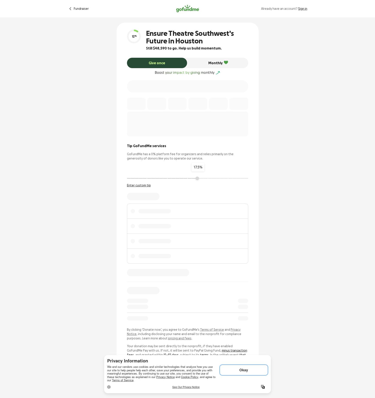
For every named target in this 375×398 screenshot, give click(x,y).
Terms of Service (212, 329)
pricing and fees (179, 338)
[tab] (157, 63)
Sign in (302, 8)
